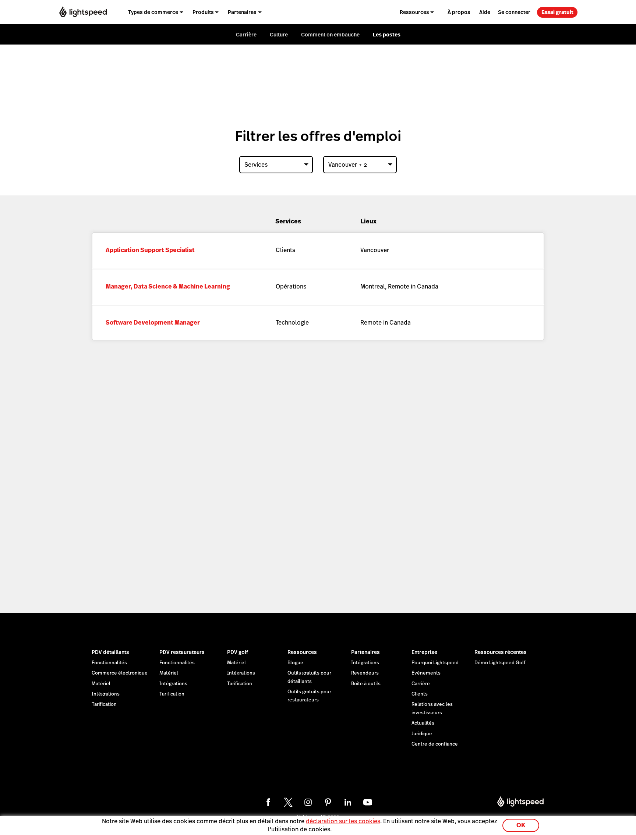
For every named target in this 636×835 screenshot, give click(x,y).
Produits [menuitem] (203, 12)
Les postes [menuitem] (386, 34)
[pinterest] (328, 802)
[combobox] (276, 164)
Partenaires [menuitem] (242, 12)
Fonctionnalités (109, 662)
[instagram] (308, 802)
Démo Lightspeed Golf (500, 662)
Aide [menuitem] (484, 12)
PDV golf (237, 652)
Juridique (421, 733)
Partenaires (365, 652)
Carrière (420, 683)
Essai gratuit (557, 12)
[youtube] (367, 802)
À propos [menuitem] (459, 12)
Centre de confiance (434, 744)
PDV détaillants (110, 652)
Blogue (295, 662)
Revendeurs (365, 673)
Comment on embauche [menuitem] (330, 34)
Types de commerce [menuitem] (153, 12)
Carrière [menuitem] (246, 34)
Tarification (104, 704)
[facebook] (268, 802)
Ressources (302, 652)
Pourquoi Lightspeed (435, 662)
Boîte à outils (366, 683)
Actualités (422, 723)
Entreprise (424, 652)
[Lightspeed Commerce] (83, 12)
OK (520, 825)
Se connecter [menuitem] (514, 12)
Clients (419, 694)
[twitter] (288, 802)
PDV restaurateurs (182, 652)
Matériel (101, 683)
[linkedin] (348, 802)
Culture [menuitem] (279, 34)
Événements (426, 673)
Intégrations (106, 694)
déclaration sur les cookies (343, 821)
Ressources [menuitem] (414, 12)
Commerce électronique (120, 673)
